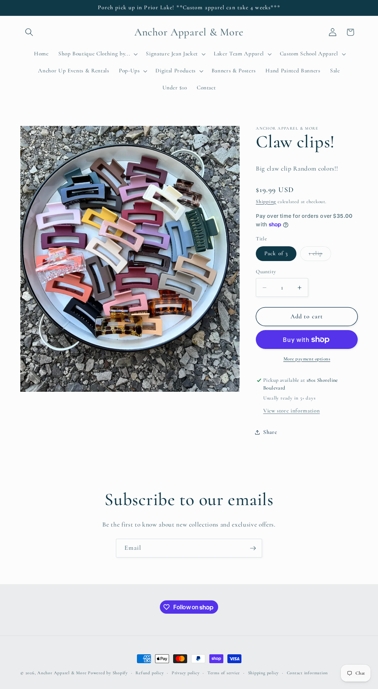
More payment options (307, 359)
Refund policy (149, 672)
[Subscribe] (253, 548)
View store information (291, 410)
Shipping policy (263, 672)
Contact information (307, 672)
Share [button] (270, 432)
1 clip (320, 255)
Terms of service (223, 672)
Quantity (266, 271)
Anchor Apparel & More (61, 672)
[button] (29, 32)
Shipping (266, 202)
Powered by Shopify (108, 672)
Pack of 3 (276, 253)
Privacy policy (186, 672)
